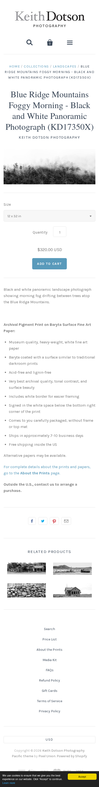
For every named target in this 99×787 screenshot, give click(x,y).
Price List (49, 639)
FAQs (50, 670)
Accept (82, 776)
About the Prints (49, 650)
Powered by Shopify (72, 756)
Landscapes (65, 66)
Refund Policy (49, 680)
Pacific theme (22, 756)
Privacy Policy (49, 711)
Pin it (54, 521)
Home (14, 66)
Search (49, 629)
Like (32, 521)
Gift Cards (49, 691)
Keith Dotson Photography (49, 137)
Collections (36, 66)
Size (7, 204)
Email (66, 521)
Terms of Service (49, 701)
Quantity (40, 232)
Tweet (42, 521)
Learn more (8, 783)
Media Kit (50, 660)
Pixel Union (47, 756)
